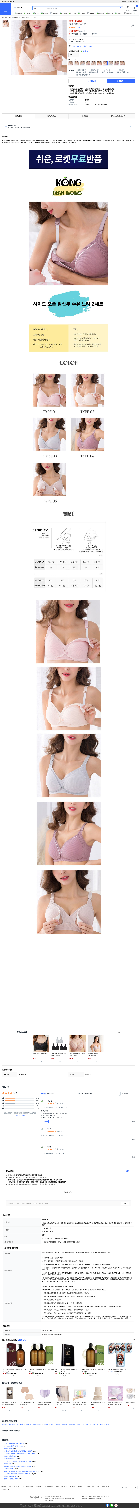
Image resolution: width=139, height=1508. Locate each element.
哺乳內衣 (33, 17)
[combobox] (127, 1094)
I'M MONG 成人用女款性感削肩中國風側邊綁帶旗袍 (17, 1466)
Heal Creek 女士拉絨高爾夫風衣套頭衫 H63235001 (18, 1461)
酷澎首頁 (4, 17)
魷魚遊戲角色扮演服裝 (10, 1476)
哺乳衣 (52, 1424)
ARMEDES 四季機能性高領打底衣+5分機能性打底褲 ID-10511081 (22, 1471)
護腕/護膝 (28, 1424)
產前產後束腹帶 (37, 1424)
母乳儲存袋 (100, 1424)
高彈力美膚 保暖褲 (9, 1448)
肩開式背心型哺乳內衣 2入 (11, 1479)
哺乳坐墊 (92, 1424)
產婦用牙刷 (72, 1424)
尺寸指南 (85, 51)
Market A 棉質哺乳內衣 (10, 1456)
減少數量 (76, 80)
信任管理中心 (49, 1486)
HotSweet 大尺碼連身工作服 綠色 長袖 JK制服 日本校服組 (19, 1453)
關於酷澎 (3, 1486)
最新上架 (50, 1094)
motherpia (5, 1434)
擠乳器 (79, 1424)
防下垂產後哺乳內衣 (9, 1469)
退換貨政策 (39, 1486)
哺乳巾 (58, 1424)
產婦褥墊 (4, 1424)
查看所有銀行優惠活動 (83, 75)
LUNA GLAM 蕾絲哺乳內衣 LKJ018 (13, 1446)
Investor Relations (14, 1486)
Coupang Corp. (82, 46)
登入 (119, 1)
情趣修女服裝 (7, 1463)
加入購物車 (92, 81)
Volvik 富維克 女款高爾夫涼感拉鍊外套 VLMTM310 (17, 1474)
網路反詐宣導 (5, 1489)
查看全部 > (21, 1340)
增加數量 (76, 82)
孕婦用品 (15, 17)
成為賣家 (135, 1)
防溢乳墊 (46, 1424)
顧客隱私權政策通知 (61, 1486)
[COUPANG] (36, 1497)
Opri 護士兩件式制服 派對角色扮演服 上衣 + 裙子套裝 (18, 1451)
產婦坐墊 (64, 1424)
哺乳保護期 (20, 1424)
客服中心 (130, 1)
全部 (35, 8)
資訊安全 (80, 1486)
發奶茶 (107, 1424)
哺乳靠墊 (85, 1424)
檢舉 (125, 1203)
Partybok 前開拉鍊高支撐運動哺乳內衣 (14, 1443)
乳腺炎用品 (12, 1424)
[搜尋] (121, 8)
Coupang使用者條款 (27, 1486)
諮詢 (127, 1171)
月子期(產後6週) (24, 17)
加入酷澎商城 (105, 1486)
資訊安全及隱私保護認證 (92, 1486)
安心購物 (72, 1486)
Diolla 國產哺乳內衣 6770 (11, 1458)
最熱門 (43, 1094)
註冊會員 (124, 1)
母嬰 (10, 17)
